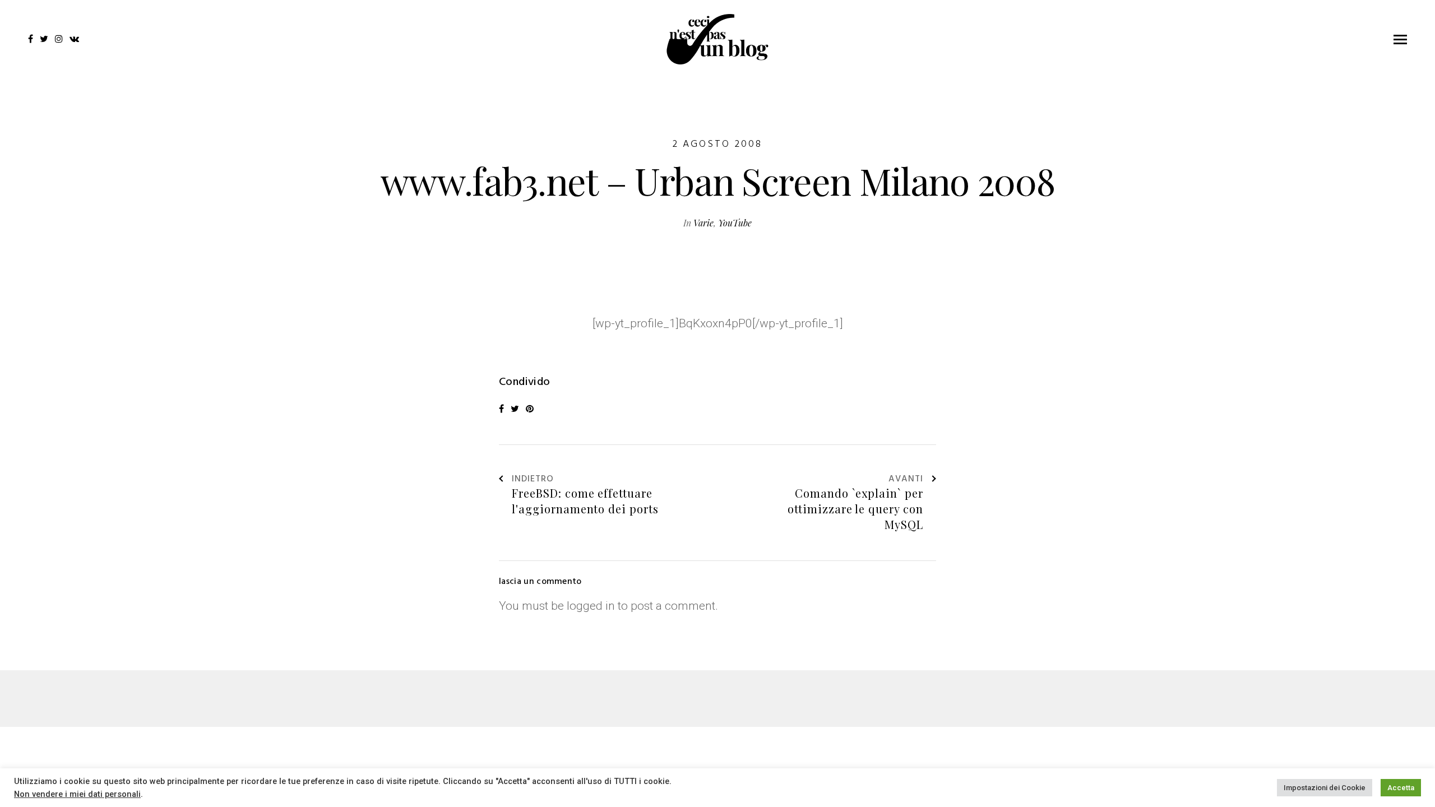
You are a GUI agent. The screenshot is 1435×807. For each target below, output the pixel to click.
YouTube (735, 223)
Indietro (533, 479)
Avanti (905, 479)
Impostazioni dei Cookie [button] (1324, 787)
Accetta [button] (1400, 787)
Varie (703, 223)
